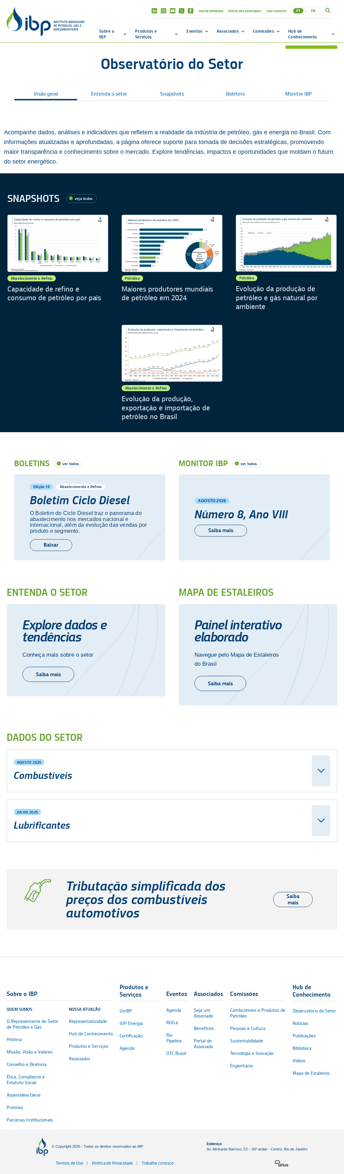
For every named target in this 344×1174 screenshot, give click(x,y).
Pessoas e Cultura (247, 1028)
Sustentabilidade (246, 1041)
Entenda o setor (109, 94)
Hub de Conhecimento (302, 33)
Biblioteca (302, 1048)
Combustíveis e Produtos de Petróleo (257, 1013)
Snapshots (172, 94)
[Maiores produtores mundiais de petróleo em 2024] (172, 263)
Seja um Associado (203, 1013)
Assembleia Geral (23, 1095)
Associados (228, 31)
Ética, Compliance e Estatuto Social (26, 1079)
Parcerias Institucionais (30, 1120)
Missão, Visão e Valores (29, 1052)
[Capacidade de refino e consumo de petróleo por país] (57, 263)
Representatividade (88, 1021)
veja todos (84, 198)
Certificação (131, 1036)
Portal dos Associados (244, 11)
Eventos (194, 31)
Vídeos (299, 1061)
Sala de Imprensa (211, 11)
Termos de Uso (69, 1163)
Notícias (300, 1023)
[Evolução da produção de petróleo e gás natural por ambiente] (286, 263)
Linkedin (154, 10)
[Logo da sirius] (281, 1163)
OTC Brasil (176, 1053)
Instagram (163, 10)
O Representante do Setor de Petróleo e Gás (32, 1024)
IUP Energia (131, 1023)
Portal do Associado (203, 1043)
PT (298, 10)
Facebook (191, 10)
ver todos (70, 463)
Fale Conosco (276, 11)
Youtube (172, 10)
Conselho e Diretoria (26, 1064)
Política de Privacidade (112, 1163)
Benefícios (204, 1028)
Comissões (263, 31)
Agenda (127, 1048)
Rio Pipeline (174, 1038)
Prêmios (15, 1107)
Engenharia (241, 1066)
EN (313, 10)
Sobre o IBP (106, 33)
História (14, 1039)
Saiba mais (220, 530)
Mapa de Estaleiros (311, 1073)
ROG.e (172, 1023)
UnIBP (126, 1011)
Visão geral (46, 94)
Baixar (51, 545)
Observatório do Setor (314, 1011)
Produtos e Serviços (146, 33)
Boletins (235, 94)
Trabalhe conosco (158, 1163)
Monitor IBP (298, 94)
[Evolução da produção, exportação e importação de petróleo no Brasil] (172, 373)
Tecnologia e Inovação (251, 1053)
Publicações (304, 1036)
